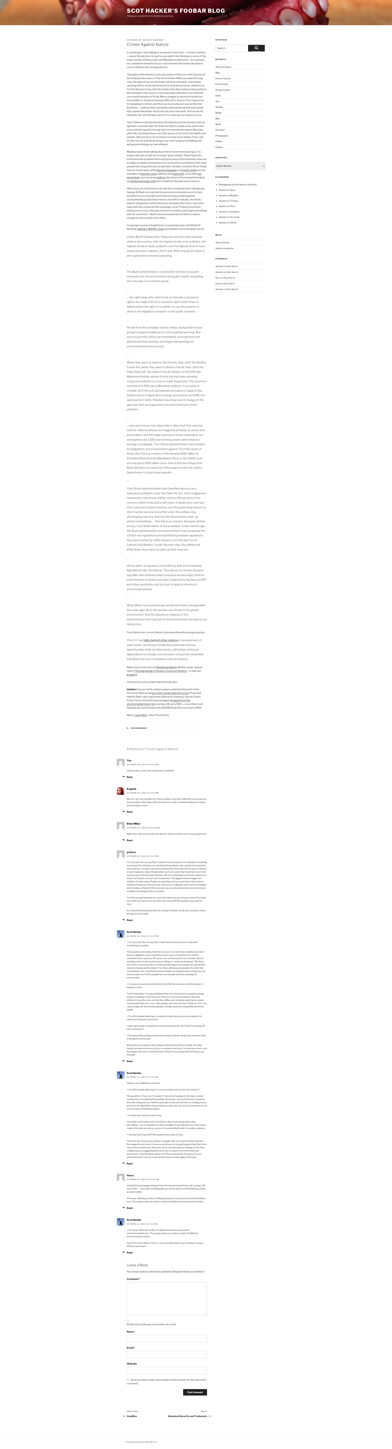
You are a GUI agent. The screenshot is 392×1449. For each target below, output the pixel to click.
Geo (217, 101)
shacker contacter (224, 248)
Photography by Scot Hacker (233, 184)
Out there (220, 130)
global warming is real (143, 181)
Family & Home (222, 90)
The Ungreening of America (150, 670)
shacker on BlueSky (228, 195)
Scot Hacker (134, 932)
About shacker (222, 242)
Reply (130, 777)
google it (132, 674)
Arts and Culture (223, 67)
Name (131, 1331)
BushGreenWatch (167, 667)
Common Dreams (176, 670)
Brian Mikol (133, 823)
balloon (161, 177)
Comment (133, 1279)
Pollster (219, 147)
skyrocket (178, 173)
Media (218, 112)
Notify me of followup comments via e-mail (151, 1324)
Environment (139, 728)
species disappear (166, 170)
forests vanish (189, 170)
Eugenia (131, 788)
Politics (218, 141)
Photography (221, 135)
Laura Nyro (141, 715)
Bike (217, 72)
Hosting (219, 107)
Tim (129, 760)
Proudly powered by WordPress (141, 1442)
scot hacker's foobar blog (176, 10)
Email (131, 1347)
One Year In (232, 266)
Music (218, 124)
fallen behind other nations (160, 640)
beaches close (148, 173)
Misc (217, 118)
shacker (158, 40)
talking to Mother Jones (150, 229)
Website (132, 1363)
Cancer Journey (223, 78)
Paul (217, 283)
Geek (218, 95)
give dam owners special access (170, 693)
